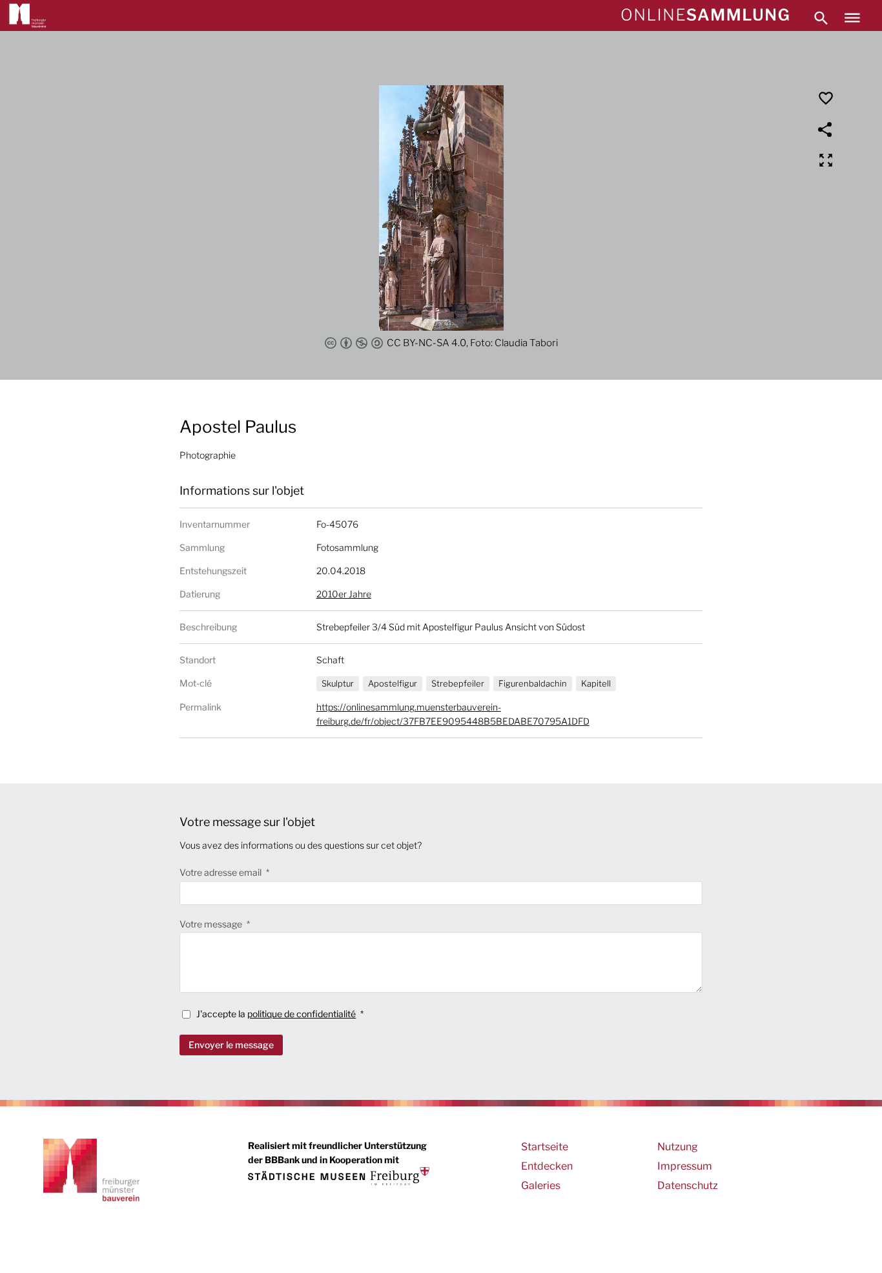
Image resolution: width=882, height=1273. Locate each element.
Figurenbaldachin (532, 683)
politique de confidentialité (301, 1013)
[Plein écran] (826, 160)
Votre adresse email (221, 872)
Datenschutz (687, 1185)
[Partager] (826, 129)
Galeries (540, 1185)
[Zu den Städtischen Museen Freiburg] (338, 1176)
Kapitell (596, 683)
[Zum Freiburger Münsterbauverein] (28, 15)
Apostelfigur (392, 683)
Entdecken (547, 1166)
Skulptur (338, 683)
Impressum (684, 1166)
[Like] (826, 98)
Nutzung (677, 1147)
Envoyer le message (231, 1044)
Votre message (211, 923)
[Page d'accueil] (704, 15)
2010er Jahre (343, 593)
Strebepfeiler (457, 683)
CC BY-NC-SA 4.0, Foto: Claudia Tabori (472, 343)
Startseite (544, 1147)
